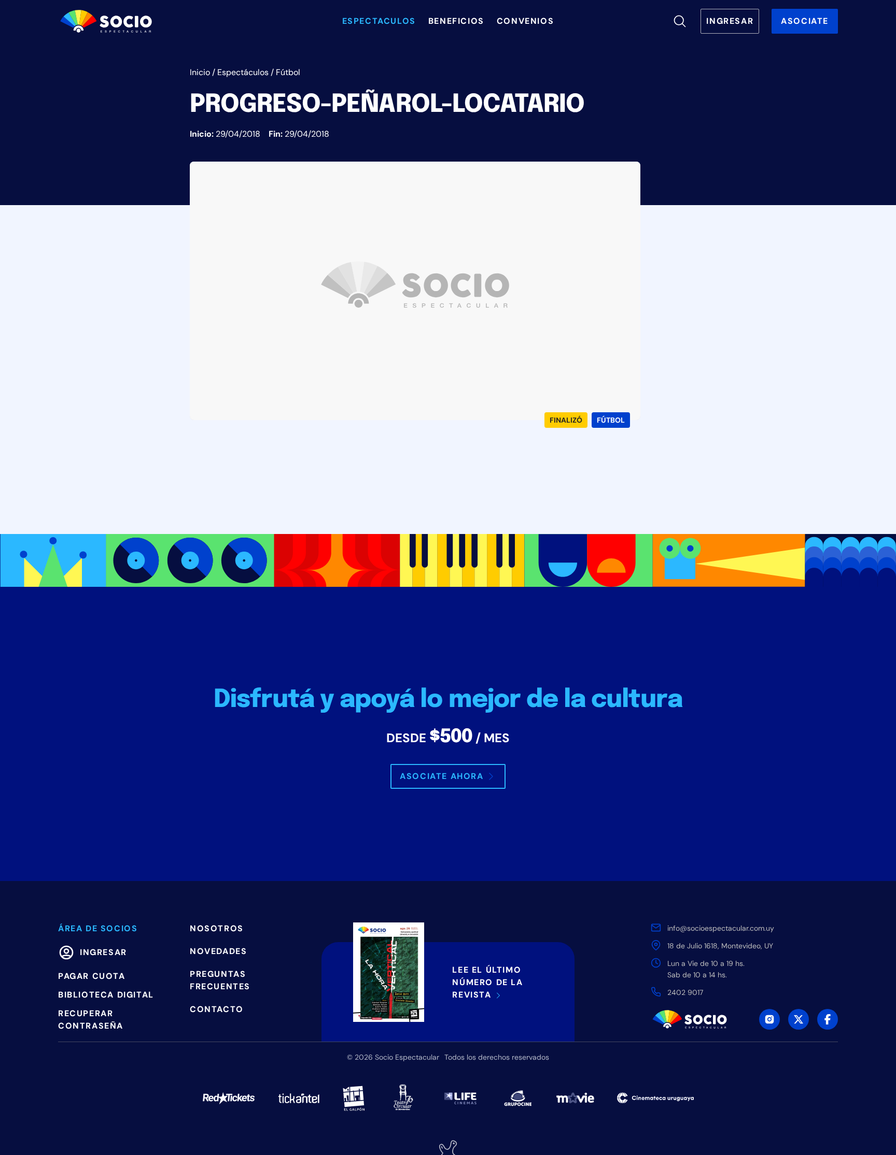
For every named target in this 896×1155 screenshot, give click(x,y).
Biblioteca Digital (106, 994)
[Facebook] (827, 1019)
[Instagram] (769, 1019)
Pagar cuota (91, 976)
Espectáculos (243, 72)
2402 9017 (685, 992)
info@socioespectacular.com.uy (720, 928)
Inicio (200, 72)
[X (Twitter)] (798, 1019)
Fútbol (288, 72)
